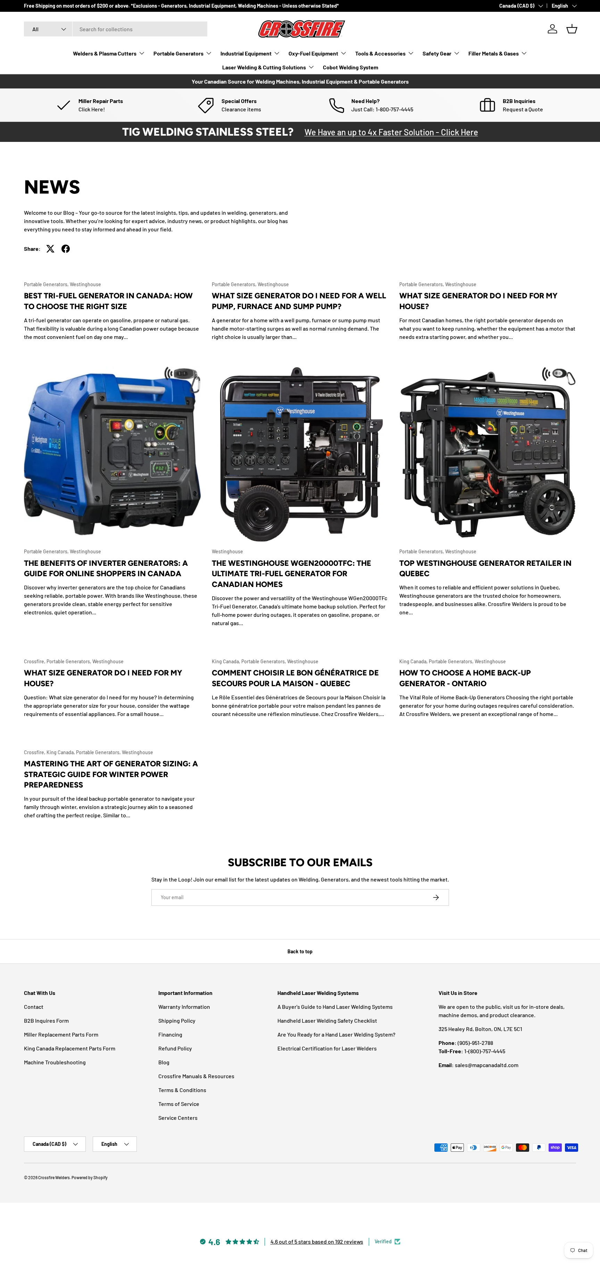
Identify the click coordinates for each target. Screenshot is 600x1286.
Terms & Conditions (182, 1090)
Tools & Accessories (380, 53)
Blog (163, 1062)
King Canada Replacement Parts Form (69, 1048)
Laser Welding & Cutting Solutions (264, 67)
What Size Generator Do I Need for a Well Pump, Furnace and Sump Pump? (299, 301)
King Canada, (226, 661)
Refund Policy (175, 1048)
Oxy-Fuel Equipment (313, 53)
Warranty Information (184, 1006)
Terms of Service (178, 1103)
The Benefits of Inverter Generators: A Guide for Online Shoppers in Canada (106, 569)
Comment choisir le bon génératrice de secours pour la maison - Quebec (295, 678)
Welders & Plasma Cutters (104, 53)
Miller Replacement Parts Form (61, 1034)
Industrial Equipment (246, 53)
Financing (170, 1034)
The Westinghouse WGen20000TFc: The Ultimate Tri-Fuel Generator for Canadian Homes (291, 574)
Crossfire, (35, 661)
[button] (572, 28)
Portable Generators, (47, 284)
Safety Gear (437, 53)
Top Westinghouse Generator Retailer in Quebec (485, 569)
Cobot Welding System (350, 67)
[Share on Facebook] (65, 248)
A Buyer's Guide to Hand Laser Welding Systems (335, 1006)
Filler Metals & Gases (493, 53)
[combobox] (115, 29)
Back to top (300, 951)
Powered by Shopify (90, 1177)
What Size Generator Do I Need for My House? (478, 301)
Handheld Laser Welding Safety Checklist (327, 1020)
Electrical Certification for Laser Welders (327, 1048)
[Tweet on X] (50, 248)
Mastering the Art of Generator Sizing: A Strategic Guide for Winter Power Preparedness (111, 774)
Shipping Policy (176, 1020)
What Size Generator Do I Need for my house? (103, 678)
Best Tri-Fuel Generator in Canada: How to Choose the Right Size (108, 301)
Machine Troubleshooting (55, 1062)
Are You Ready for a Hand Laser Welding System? (336, 1034)
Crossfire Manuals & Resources (196, 1076)
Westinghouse (85, 284)
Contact (33, 1006)
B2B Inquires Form (46, 1020)
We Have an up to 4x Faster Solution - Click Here (391, 132)
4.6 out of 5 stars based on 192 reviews (316, 1241)
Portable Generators (178, 53)
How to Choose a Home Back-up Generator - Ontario (465, 678)
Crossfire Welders (54, 1177)
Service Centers (178, 1117)
